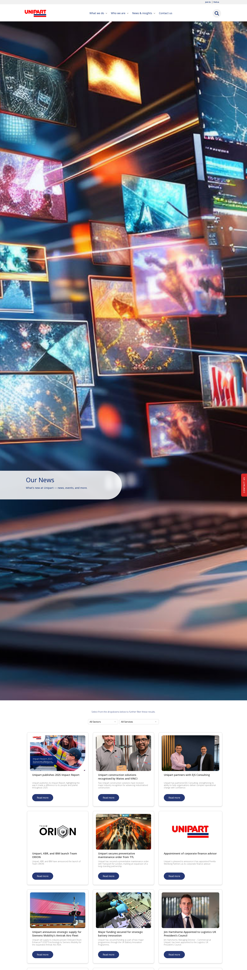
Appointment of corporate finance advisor (190, 853)
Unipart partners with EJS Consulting (187, 775)
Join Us (208, 2)
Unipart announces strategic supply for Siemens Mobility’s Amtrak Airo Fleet (56, 933)
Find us (216, 2)
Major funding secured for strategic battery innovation (120, 933)
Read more (42, 797)
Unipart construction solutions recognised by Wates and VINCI (118, 776)
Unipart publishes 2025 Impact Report (55, 775)
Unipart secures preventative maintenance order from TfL (116, 855)
